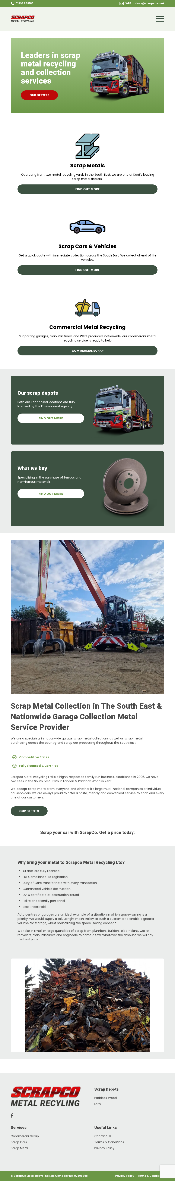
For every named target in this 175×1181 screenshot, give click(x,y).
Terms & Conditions (109, 1142)
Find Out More (51, 418)
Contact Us (102, 1136)
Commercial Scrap (88, 351)
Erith (97, 1104)
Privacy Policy (104, 1148)
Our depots (39, 95)
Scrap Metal (19, 1148)
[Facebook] (12, 1115)
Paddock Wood (105, 1098)
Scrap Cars (19, 1142)
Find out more (87, 189)
